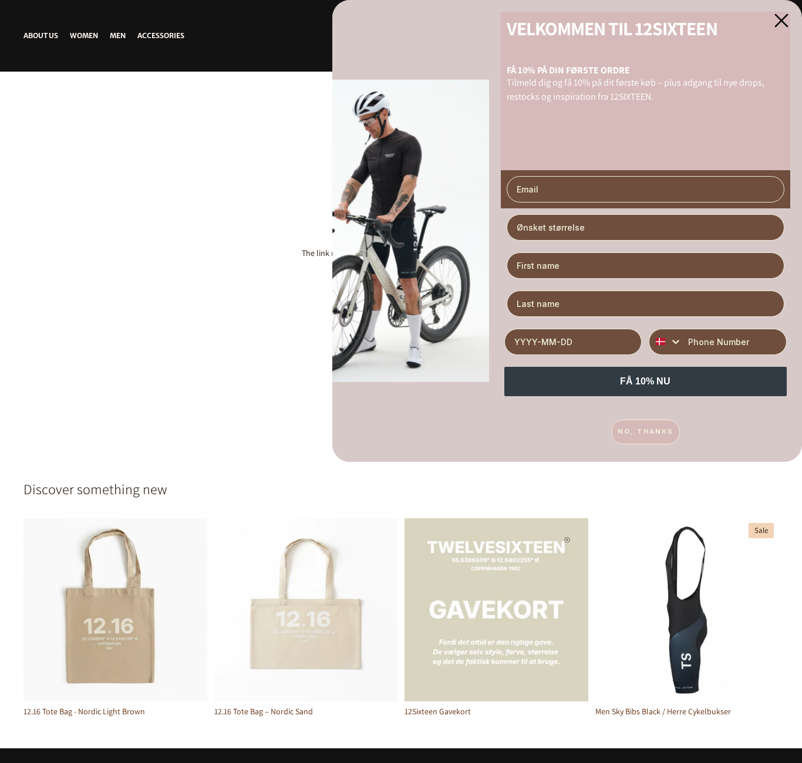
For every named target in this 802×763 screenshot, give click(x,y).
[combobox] (665, 342)
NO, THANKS (645, 431)
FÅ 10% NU (645, 381)
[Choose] (570, 683)
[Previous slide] (613, 610)
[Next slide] (761, 610)
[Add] (189, 683)
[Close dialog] (781, 20)
